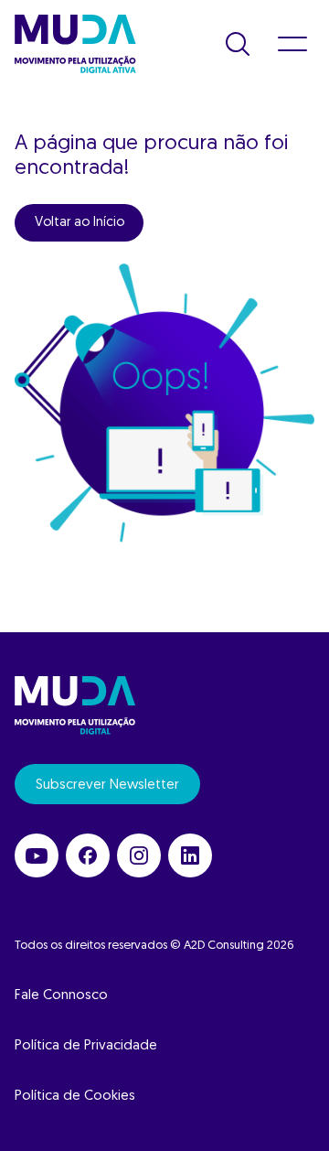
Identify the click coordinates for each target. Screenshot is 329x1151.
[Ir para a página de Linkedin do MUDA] (190, 855)
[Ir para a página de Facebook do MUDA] (88, 855)
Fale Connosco (61, 996)
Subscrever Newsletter (107, 785)
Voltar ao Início (79, 223)
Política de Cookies (75, 1096)
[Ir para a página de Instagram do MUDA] (139, 855)
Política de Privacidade (86, 1046)
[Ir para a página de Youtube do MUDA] (36, 855)
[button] (237, 44)
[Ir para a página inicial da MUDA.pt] (75, 44)
